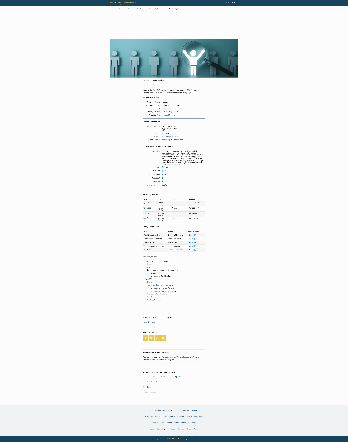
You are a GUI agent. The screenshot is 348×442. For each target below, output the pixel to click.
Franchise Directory (153, 417)
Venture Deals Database (125, 9)
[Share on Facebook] (145, 338)
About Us (161, 410)
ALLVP (149, 279)
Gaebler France (158, 423)
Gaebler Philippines (188, 423)
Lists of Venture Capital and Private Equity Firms (162, 377)
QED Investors (152, 261)
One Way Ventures (154, 300)
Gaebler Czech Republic (159, 429)
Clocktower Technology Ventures (159, 285)
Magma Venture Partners (156, 294)
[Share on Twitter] (151, 338)
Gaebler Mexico (172, 423)
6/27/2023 (147, 203)
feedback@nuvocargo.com (173, 140)
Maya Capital (151, 297)
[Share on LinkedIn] (157, 338)
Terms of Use (171, 410)
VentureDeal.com (183, 357)
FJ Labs (149, 282)
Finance (112, 9)
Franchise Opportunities (152, 382)
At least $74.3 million (170, 115)
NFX (148, 267)
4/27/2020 (147, 218)
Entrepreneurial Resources (173, 417)
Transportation (168, 108)
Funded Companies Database (144, 9)
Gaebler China (192, 429)
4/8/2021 (146, 213)
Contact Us (194, 410)
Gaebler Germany (178, 429)
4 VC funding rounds (170, 112)
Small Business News (194, 417)
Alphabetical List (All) (162, 9)
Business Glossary (150, 392)
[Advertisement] (174, 24)
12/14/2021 (147, 208)
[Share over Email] (163, 338)
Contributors (148, 387)
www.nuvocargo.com (170, 136)
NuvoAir (146, 322)
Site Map (152, 410)
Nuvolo (154, 322)
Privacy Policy (183, 410)
